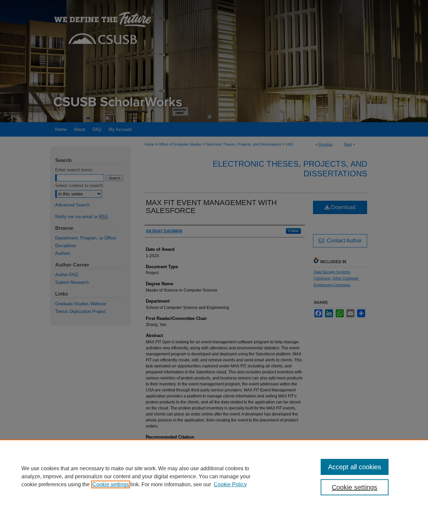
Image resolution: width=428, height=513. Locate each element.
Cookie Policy (230, 484)
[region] (214, 476)
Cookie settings (110, 484)
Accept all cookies (354, 467)
